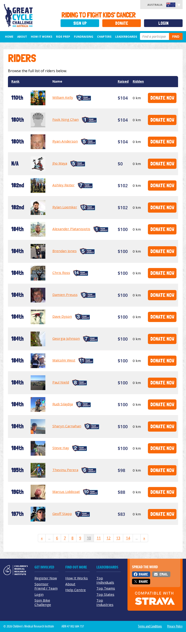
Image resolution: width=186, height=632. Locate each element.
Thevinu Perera (65, 469)
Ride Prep (63, 37)
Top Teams (105, 588)
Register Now (45, 578)
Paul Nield (60, 382)
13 (118, 538)
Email (163, 574)
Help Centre (75, 590)
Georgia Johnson (66, 338)
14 (128, 538)
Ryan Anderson (65, 141)
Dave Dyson (62, 316)
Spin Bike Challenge (42, 602)
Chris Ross (61, 272)
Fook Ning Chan (65, 119)
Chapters (104, 37)
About (22, 37)
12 (108, 538)
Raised (123, 81)
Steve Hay (60, 447)
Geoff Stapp (62, 513)
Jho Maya (59, 163)
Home (9, 37)
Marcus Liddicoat (66, 491)
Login (163, 23)
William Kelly (62, 97)
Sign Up (80, 23)
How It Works (76, 578)
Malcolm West (63, 360)
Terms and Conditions (150, 626)
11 (99, 538)
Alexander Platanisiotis (71, 228)
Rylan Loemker (64, 207)
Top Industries (104, 602)
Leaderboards (126, 37)
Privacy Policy (175, 626)
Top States (105, 594)
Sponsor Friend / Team (46, 586)
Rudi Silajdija (62, 404)
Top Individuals (105, 580)
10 (89, 538)
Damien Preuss (65, 294)
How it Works (41, 37)
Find (175, 36)
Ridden (138, 81)
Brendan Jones (64, 250)
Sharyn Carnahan (66, 426)
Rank (15, 81)
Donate (121, 23)
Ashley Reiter (63, 185)
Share (143, 574)
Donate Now (162, 98)
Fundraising (83, 37)
